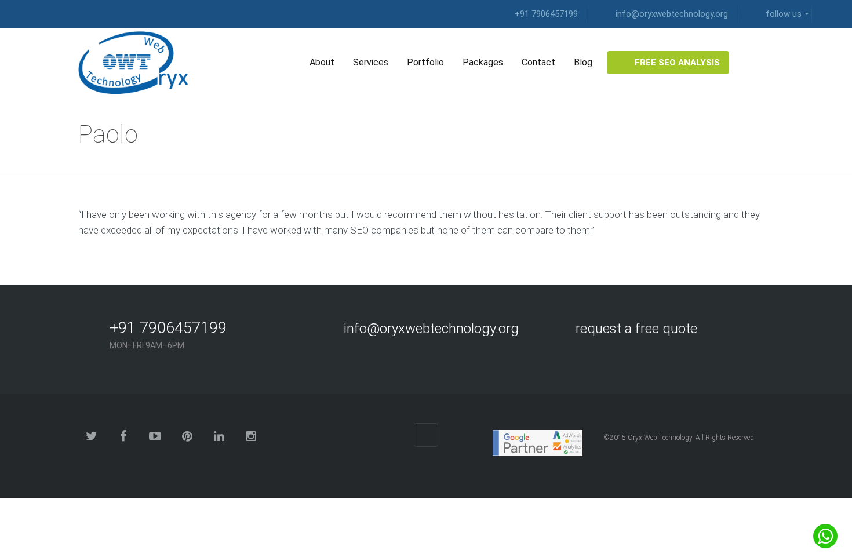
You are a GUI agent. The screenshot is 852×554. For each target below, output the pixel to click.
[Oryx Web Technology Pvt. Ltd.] (137, 62)
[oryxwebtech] (825, 14)
